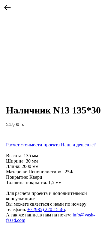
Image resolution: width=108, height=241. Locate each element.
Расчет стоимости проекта (33, 144)
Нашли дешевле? (78, 144)
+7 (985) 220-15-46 (46, 209)
